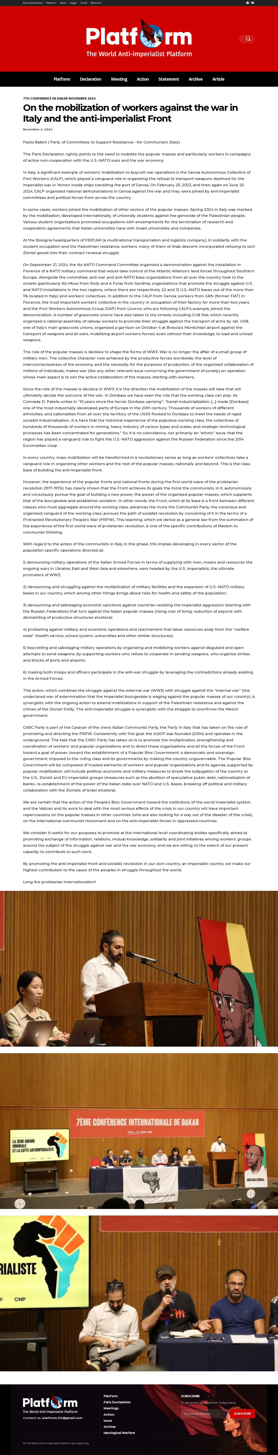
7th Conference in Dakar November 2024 (59, 98)
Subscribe (242, 1413)
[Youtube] (252, 3)
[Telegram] (247, 3)
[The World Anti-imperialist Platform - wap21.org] (139, 37)
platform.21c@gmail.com (62, 1418)
